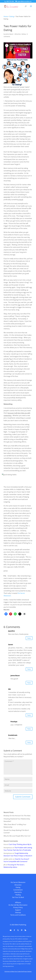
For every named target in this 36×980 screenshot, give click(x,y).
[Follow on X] (18, 930)
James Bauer (9, 34)
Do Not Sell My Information (18, 905)
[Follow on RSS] (25, 930)
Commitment (18, 890)
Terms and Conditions (18, 915)
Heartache (18, 892)
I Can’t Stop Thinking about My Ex (19, 844)
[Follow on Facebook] (14, 930)
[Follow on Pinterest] (21, 930)
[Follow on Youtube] (10, 930)
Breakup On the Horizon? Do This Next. (17, 816)
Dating (11, 16)
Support (18, 910)
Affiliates (18, 903)
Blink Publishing (20, 925)
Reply (29, 638)
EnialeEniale (12, 735)
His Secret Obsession (18, 882)
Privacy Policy (18, 907)
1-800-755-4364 (10, 1)
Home (6, 16)
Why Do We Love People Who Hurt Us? (17, 836)
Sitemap (18, 912)
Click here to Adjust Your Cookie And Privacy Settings (18, 971)
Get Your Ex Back (18, 897)
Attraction (18, 34)
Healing (18, 895)
